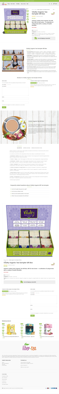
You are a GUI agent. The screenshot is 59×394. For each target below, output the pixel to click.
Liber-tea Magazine (5, 363)
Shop (35, 9)
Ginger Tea (50, 33)
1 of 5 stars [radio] (7, 84)
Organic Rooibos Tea (41, 34)
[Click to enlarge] (4, 32)
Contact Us (4, 381)
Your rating (4, 84)
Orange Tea (36, 34)
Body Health (38, 31)
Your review (4, 86)
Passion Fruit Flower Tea (36, 35)
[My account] (51, 4)
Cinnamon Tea (40, 33)
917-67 (26, 362)
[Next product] (54, 9)
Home (33, 9)
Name (3, 96)
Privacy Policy (4, 365)
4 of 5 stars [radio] (9, 84)
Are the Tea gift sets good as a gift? (19, 189)
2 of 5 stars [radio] (8, 84)
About (3, 362)
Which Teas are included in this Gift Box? (20, 195)
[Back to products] (53, 9)
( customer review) (39, 16)
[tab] (19, 147)
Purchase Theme (5, 384)
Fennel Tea (45, 33)
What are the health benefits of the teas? (20, 193)
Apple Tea (36, 33)
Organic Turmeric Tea (49, 34)
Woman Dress (4, 379)
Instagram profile (5, 376)
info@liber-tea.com (29, 363)
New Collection (4, 377)
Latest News (4, 382)
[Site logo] (4, 3)
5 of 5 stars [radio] (10, 84)
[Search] (49, 4)
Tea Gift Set (43, 31)
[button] (29, 189)
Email (3, 100)
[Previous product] (52, 9)
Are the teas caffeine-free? (17, 191)
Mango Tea (26, 278)
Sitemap (3, 364)
